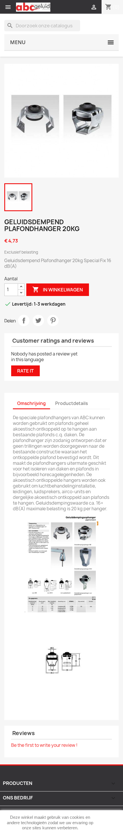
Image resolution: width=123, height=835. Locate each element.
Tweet (38, 320)
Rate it (25, 371)
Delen (23, 320)
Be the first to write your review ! (44, 745)
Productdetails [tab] (71, 403)
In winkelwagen (57, 289)
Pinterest (53, 320)
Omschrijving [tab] (31, 403)
